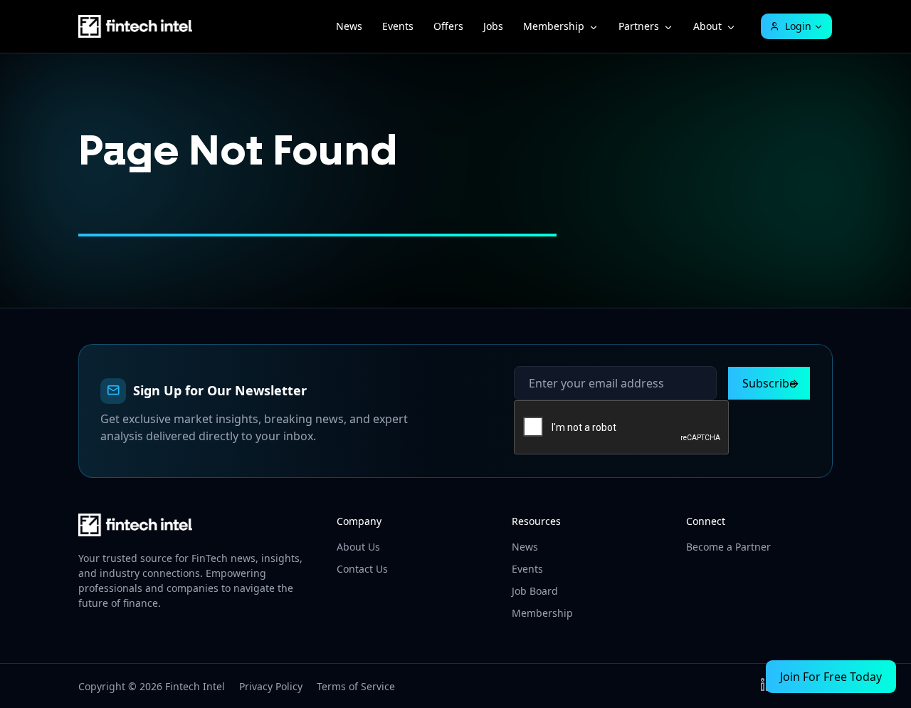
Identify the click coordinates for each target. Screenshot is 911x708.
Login (798, 26)
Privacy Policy (270, 686)
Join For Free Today (831, 676)
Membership (553, 26)
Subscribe (769, 383)
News (349, 26)
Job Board (535, 591)
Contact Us (362, 569)
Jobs (493, 26)
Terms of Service (356, 686)
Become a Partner (728, 546)
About (707, 26)
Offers (448, 26)
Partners (638, 26)
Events (398, 26)
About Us (358, 546)
